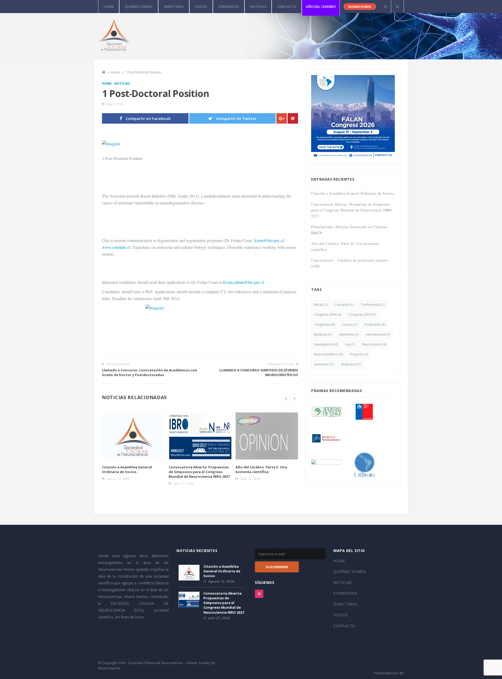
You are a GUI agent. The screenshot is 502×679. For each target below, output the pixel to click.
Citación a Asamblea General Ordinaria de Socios (127, 469)
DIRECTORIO (174, 6)
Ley (350, 344)
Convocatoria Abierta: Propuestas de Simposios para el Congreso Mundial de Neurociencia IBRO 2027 (199, 472)
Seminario (323, 364)
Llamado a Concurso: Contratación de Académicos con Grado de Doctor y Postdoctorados (149, 372)
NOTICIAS (258, 6)
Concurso (344, 304)
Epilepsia (323, 334)
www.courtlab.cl (115, 247)
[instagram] (385, 6)
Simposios (351, 364)
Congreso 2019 (362, 314)
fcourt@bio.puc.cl (268, 240)
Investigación (326, 344)
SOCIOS (201, 6)
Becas (320, 304)
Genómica (349, 334)
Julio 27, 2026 (183, 483)
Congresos (324, 324)
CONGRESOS (228, 6)
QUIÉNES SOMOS (139, 6)
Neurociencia (374, 344)
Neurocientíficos (328, 354)
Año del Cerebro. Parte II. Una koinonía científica (261, 469)
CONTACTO (286, 6)
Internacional (378, 334)
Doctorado (374, 324)
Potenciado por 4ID (389, 673)
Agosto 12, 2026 (118, 478)
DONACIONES (359, 6)
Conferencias (373, 304)
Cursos (349, 324)
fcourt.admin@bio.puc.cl (243, 282)
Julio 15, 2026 (250, 478)
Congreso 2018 (327, 314)
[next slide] (294, 398)
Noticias (122, 83)
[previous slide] (286, 398)
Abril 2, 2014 (114, 104)
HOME (109, 6)
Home (107, 83)
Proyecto (359, 354)
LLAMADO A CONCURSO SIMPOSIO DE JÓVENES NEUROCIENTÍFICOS (258, 372)
